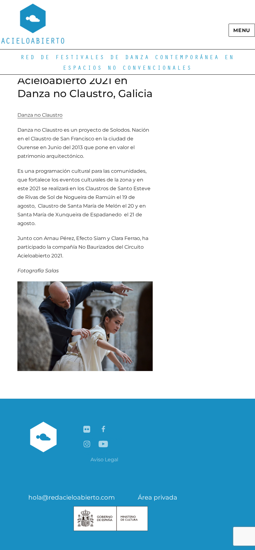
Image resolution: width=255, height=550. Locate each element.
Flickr (87, 429)
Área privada (157, 497)
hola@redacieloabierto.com (71, 497)
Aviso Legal (104, 460)
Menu (241, 30)
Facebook (103, 429)
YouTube (103, 444)
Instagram (87, 444)
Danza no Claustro (40, 115)
